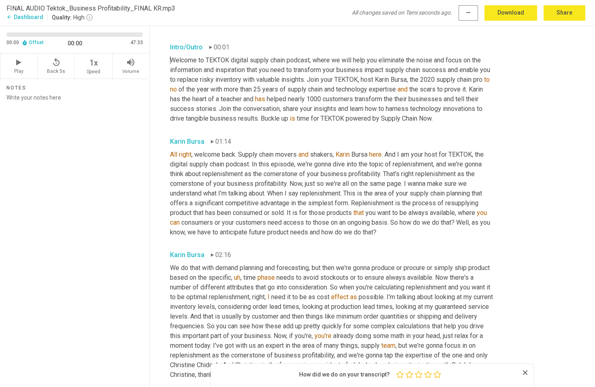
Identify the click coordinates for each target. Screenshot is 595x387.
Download (510, 12)
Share (564, 12)
